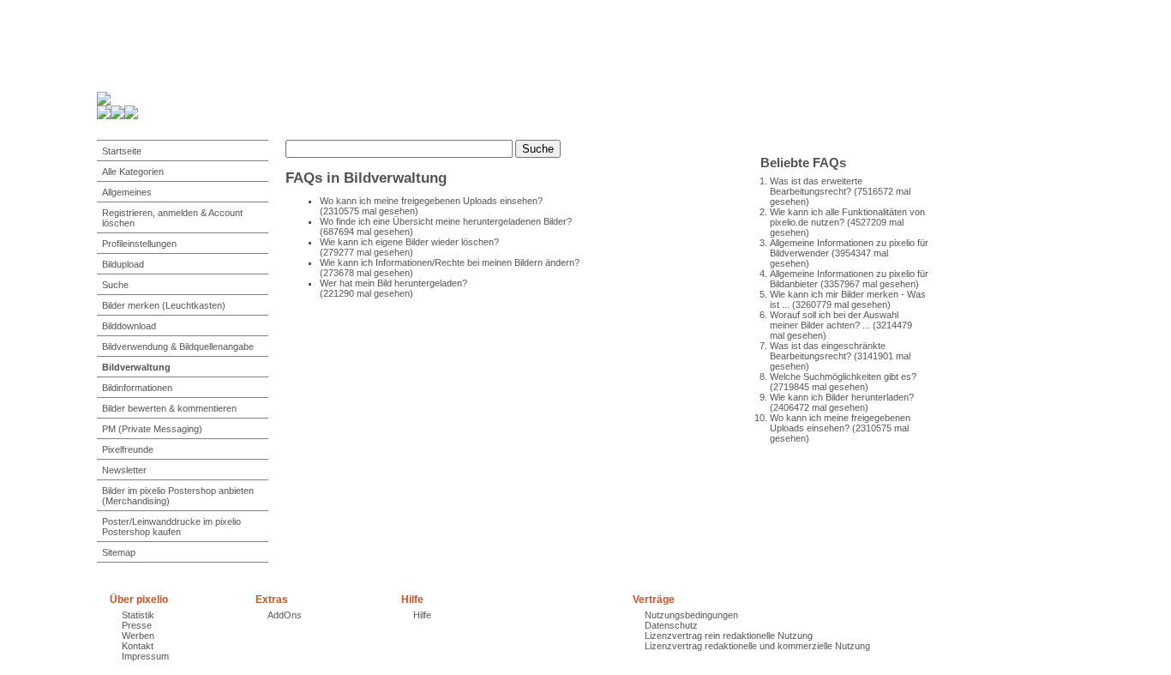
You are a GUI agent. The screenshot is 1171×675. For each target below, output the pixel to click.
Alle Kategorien (133, 171)
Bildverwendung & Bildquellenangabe (178, 346)
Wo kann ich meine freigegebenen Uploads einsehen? (840, 423)
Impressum (145, 656)
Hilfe (422, 615)
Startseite (121, 151)
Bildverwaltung (136, 367)
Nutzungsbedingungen (691, 615)
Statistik (138, 615)
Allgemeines (127, 192)
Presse (137, 625)
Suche (115, 285)
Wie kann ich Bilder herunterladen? (842, 397)
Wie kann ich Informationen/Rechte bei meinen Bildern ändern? (449, 262)
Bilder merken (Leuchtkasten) (163, 305)
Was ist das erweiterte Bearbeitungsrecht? (816, 186)
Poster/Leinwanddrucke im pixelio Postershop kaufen (171, 526)
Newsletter (124, 470)
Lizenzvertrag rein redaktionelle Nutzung (729, 635)
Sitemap (118, 552)
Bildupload (123, 264)
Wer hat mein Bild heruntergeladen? (393, 283)
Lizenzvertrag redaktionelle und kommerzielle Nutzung (757, 646)
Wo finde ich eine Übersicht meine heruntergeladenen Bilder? (446, 221)
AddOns (284, 615)
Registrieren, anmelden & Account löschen (172, 218)
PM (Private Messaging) (152, 429)
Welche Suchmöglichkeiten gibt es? (843, 376)
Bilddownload (129, 326)
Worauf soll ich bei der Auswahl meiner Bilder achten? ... (834, 320)
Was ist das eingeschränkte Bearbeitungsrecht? (828, 351)
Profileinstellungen (139, 243)
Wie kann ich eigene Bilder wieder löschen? (409, 242)
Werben (138, 635)
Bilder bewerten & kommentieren (169, 408)
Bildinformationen (137, 388)
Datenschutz (671, 625)
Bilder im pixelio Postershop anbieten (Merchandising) (178, 495)
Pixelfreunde (127, 449)
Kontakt (137, 646)
